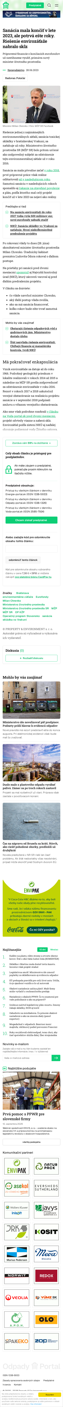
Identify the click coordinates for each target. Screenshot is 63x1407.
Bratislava (22, 593)
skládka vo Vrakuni (15, 619)
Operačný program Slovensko (21, 616)
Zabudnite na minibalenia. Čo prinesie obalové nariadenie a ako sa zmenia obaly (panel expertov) (33, 1016)
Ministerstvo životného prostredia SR (26, 608)
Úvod (6, 5)
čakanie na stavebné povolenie (39, 188)
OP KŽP (20, 612)
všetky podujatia (31, 1142)
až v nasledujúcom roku (34, 179)
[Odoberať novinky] (56, 1058)
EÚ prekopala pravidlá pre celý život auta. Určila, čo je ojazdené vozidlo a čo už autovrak (34, 982)
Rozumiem (50, 1394)
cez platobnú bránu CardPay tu (33, 576)
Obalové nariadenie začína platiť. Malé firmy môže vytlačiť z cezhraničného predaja (32, 990)
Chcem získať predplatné (31, 520)
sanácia (47, 616)
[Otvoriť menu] (56, 5)
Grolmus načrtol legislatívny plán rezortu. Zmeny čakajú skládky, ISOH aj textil (34, 1006)
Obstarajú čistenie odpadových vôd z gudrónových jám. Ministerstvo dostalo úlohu (33, 332)
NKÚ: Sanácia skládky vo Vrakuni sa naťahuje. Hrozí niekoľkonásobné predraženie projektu (33, 229)
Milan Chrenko (12, 600)
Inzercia (7, 1384)
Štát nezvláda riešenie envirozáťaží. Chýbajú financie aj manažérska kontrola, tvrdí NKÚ (33, 346)
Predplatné (35, 5)
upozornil (22, 272)
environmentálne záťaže (18, 596)
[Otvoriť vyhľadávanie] (49, 5)
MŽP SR (7, 612)
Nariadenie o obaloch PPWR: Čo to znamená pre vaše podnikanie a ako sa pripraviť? (33, 998)
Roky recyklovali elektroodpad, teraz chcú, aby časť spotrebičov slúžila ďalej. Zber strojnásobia (33, 1034)
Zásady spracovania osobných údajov (21, 1380)
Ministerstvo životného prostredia (24, 604)
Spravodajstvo (16, 70)
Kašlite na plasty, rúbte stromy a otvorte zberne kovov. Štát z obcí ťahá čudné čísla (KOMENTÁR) (34, 957)
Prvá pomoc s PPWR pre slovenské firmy (23, 1116)
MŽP (54, 608)
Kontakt (18, 1384)
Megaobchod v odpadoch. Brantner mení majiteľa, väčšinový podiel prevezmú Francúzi (33, 1026)
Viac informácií (35, 1404)
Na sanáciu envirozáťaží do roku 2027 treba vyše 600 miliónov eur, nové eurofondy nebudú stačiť (31, 215)
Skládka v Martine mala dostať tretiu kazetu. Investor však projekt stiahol (32, 966)
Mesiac (54, 949)
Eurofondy (42, 596)
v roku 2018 (51, 170)
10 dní (42, 949)
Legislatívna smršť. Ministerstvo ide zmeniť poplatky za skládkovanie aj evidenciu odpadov (33, 974)
